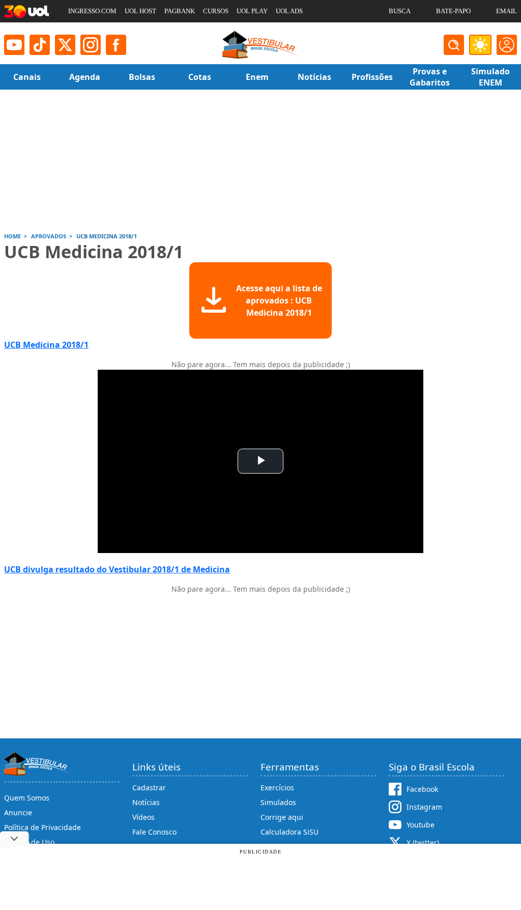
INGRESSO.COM (92, 11)
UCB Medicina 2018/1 (46, 344)
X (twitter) (423, 842)
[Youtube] (14, 45)
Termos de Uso (29, 842)
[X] (65, 45)
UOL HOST (140, 11)
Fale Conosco (154, 832)
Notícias (146, 802)
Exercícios (277, 787)
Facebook (422, 789)
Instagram (424, 807)
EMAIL (506, 11)
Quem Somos (26, 798)
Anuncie (18, 812)
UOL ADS (289, 11)
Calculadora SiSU (289, 832)
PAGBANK (179, 11)
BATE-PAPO (453, 11)
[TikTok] (40, 45)
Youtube (421, 825)
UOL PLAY (252, 11)
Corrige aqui (281, 817)
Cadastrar (149, 787)
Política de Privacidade (42, 827)
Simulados (278, 802)
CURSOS (215, 11)
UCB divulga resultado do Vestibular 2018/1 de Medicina (117, 569)
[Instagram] (90, 45)
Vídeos (143, 817)
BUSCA (400, 11)
